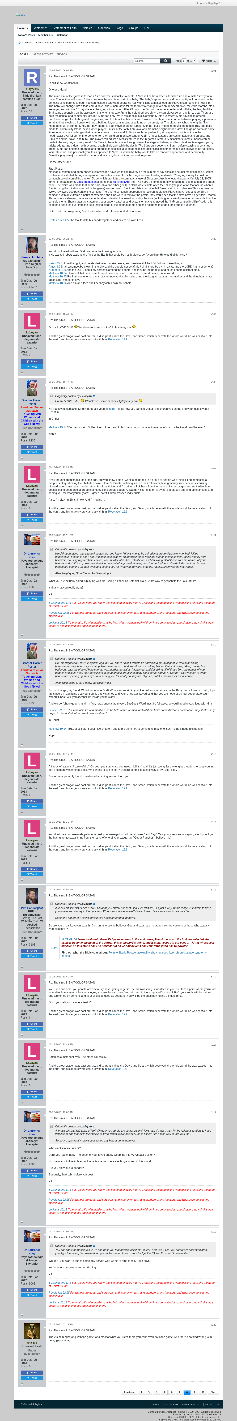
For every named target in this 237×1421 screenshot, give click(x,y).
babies (65, 955)
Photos (62, 54)
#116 (213, 976)
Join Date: (27, 104)
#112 (213, 644)
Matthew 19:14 (58, 427)
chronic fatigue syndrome (191, 952)
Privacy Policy (192, 1404)
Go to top (212, 1404)
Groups (133, 28)
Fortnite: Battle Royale (122, 952)
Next (213, 1392)
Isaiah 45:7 (55, 263)
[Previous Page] (194, 60)
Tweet (33, 123)
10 (203, 1392)
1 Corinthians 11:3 (60, 602)
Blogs (119, 28)
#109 (213, 382)
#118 (213, 1112)
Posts (24, 54)
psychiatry (168, 952)
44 (75, 939)
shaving (156, 952)
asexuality (143, 952)
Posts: (24, 111)
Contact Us (170, 1404)
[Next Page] (197, 60)
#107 (213, 239)
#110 (213, 467)
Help (156, 1404)
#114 (213, 822)
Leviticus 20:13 (58, 622)
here (112, 408)
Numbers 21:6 (57, 269)
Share (33, 118)
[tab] (24, 54)
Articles (87, 28)
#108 (213, 314)
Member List (45, 34)
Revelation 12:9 (118, 339)
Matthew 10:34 (58, 273)
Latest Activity (42, 54)
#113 (213, 754)
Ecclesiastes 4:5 (59, 220)
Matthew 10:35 (58, 276)
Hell (146, 28)
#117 (213, 1044)
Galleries (104, 28)
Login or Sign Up (207, 3)
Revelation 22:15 (59, 612)
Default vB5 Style (31, 1404)
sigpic (54, 947)
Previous (129, 1392)
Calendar (62, 34)
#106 (213, 70)
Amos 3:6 (54, 266)
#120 (213, 1324)
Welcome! (40, 28)
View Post (94, 396)
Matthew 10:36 (58, 283)
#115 (213, 889)
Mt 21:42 (66, 939)
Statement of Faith (65, 28)
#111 (213, 535)
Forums (22, 28)
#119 (213, 1231)
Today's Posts (26, 34)
